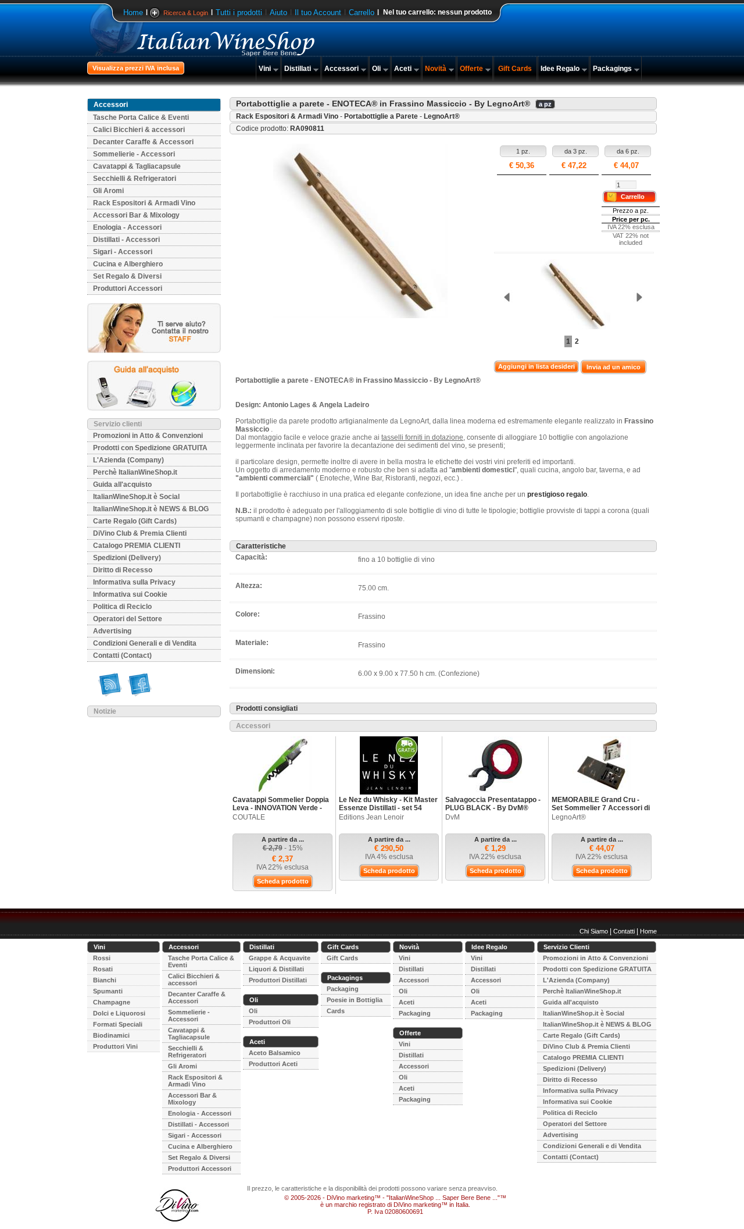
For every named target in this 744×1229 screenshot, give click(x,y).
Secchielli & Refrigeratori (134, 178)
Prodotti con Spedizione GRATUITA (150, 448)
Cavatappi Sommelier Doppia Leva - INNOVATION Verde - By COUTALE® (281, 808)
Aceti (403, 69)
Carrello (361, 12)
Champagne (111, 1002)
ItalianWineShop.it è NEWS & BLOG (151, 509)
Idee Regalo (560, 69)
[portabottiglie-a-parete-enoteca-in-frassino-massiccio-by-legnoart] (572, 295)
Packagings (612, 69)
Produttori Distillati (278, 980)
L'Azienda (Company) (128, 460)
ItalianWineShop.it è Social (136, 497)
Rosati (103, 969)
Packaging (343, 988)
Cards (336, 1010)
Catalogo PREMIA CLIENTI (136, 546)
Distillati (297, 69)
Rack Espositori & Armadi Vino (144, 203)
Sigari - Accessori (122, 252)
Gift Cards (515, 69)
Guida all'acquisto (122, 484)
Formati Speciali (117, 1024)
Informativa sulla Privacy (134, 582)
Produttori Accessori (127, 288)
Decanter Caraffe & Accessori (143, 142)
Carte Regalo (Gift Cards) (135, 521)
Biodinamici (111, 1035)
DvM (452, 817)
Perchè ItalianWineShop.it (135, 472)
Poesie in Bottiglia (354, 999)
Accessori (341, 69)
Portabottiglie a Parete (381, 116)
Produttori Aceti (273, 1063)
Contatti (624, 931)
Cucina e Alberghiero (128, 264)
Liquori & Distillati (276, 969)
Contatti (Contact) (122, 655)
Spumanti (108, 991)
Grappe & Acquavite (279, 957)
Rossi (101, 957)
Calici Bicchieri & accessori (139, 130)
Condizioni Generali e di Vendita (144, 643)
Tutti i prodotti (239, 12)
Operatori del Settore (127, 619)
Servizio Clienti (566, 946)
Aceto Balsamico (275, 1052)
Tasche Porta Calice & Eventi (141, 117)
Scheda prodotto (283, 881)
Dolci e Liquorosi (119, 1013)
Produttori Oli (270, 1021)
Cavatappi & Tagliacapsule (137, 166)
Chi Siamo (594, 931)
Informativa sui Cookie (130, 594)
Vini (265, 69)
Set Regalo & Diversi (127, 276)
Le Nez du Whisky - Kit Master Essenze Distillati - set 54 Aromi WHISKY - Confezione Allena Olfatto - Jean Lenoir (388, 812)
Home (133, 12)
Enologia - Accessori (127, 227)
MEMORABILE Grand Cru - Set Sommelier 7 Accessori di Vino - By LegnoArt (601, 808)
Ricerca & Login (185, 12)
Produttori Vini (115, 1046)
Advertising (112, 631)
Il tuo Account (318, 12)
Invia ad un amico (613, 367)
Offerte (471, 69)
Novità (435, 69)
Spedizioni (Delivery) (127, 558)
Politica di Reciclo (122, 607)
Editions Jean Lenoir (371, 817)
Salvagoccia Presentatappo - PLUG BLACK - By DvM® (493, 804)
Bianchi (104, 980)
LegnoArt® (442, 116)
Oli (376, 69)
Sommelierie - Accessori (134, 154)
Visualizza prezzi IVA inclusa (135, 68)
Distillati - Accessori (126, 240)
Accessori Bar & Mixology (136, 215)
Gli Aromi (108, 191)
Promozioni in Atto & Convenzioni (148, 436)
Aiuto (278, 12)
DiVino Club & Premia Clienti (140, 533)
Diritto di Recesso (122, 570)
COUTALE (249, 817)
